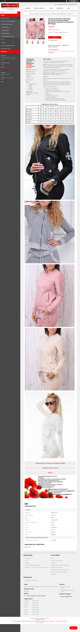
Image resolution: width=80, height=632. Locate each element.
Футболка (53, 574)
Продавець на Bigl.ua (40, 619)
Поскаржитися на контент (49, 621)
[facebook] (25, 504)
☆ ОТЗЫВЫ (26, 563)
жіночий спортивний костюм (30, 66)
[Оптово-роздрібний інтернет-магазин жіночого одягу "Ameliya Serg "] (10, 5)
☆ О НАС (26, 560)
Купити (54, 37)
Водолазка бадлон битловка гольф (60, 569)
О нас (2, 39)
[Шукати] (18, 12)
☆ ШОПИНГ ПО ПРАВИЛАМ (30, 580)
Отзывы (3, 42)
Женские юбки (5, 33)
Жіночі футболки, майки (8, 36)
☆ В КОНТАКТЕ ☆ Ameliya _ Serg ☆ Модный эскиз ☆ (36, 567)
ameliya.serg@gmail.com (7, 83)
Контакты (60, 8)
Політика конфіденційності (62, 621)
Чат (75, 628)
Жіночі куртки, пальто (7, 24)
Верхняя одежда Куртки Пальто (59, 572)
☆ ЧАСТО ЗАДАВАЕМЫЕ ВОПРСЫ (32, 565)
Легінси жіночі (5, 27)
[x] (27, 504)
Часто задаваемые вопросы (8, 45)
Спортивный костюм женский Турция (60, 565)
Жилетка (53, 563)
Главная (27, 8)
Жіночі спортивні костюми (8, 21)
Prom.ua (47, 618)
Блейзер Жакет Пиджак (57, 567)
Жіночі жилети (5, 30)
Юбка (52, 558)
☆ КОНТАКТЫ (27, 558)
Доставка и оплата (5, 48)
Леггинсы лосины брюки (57, 560)
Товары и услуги (5, 18)
